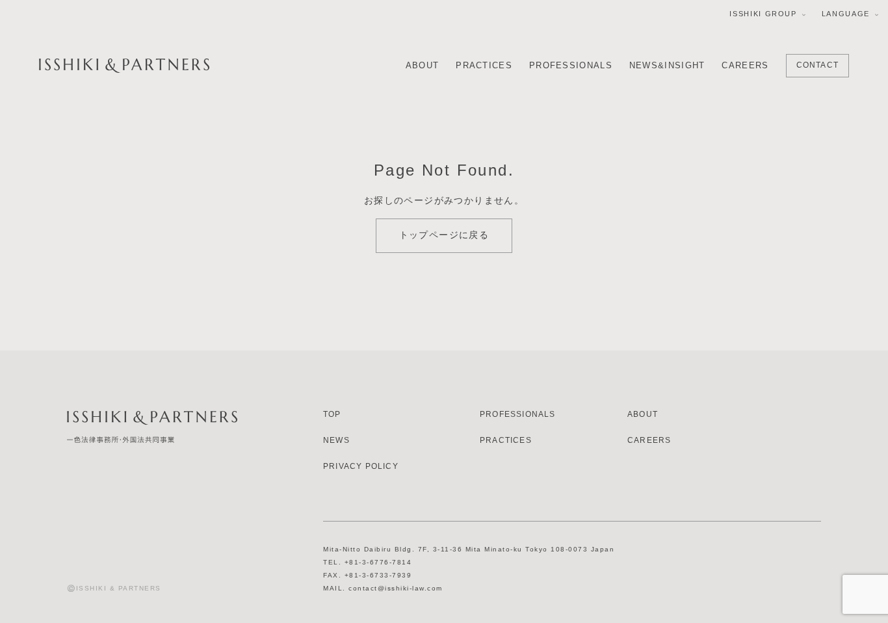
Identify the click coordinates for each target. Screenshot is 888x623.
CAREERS (745, 65)
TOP (332, 414)
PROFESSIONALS (570, 65)
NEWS (336, 440)
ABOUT (422, 65)
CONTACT (817, 65)
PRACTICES (484, 65)
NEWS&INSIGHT (667, 65)
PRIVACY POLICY (360, 466)
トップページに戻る (444, 235)
